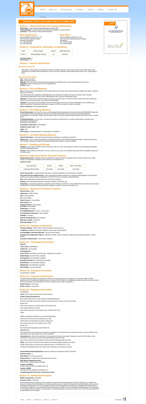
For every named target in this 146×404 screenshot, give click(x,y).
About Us (53, 9)
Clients (91, 9)
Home (42, 9)
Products (80, 9)
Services (46, 399)
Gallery (100, 9)
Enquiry (43, 17)
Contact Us (112, 9)
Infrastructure (66, 9)
